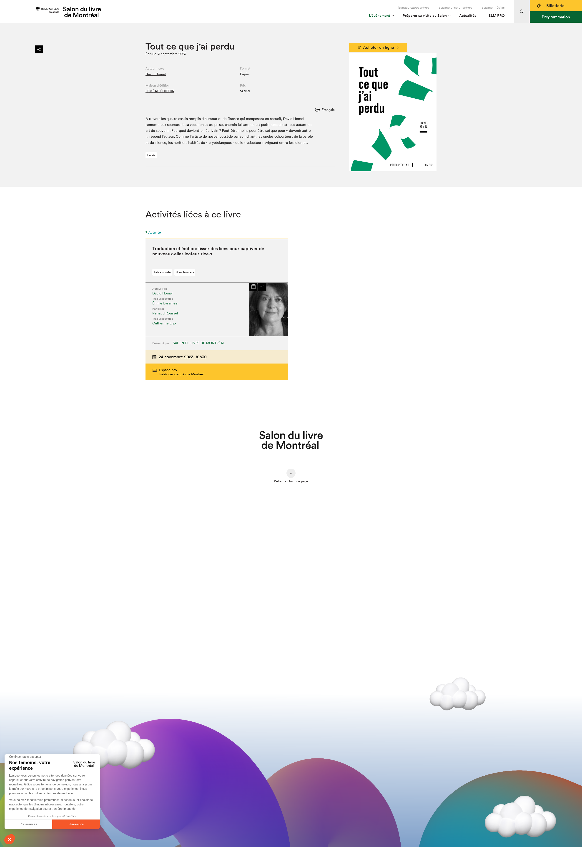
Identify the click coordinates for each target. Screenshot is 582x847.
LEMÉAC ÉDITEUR (160, 91)
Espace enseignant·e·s (455, 7)
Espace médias (493, 7)
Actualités (467, 15)
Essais (151, 155)
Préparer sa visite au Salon (425, 15)
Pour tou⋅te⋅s (185, 272)
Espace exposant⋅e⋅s (413, 7)
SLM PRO (497, 15)
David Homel (156, 74)
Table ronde (162, 272)
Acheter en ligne (378, 47)
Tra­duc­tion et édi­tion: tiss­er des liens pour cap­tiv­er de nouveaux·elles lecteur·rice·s (208, 251)
